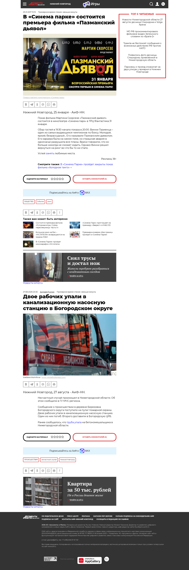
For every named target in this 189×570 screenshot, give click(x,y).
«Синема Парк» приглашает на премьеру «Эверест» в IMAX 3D (96, 224)
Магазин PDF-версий (102, 516)
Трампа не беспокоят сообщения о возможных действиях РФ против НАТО (142, 46)
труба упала (74, 422)
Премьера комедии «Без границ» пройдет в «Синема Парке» (97, 233)
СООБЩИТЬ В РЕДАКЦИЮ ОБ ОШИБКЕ (112, 519)
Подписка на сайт (50, 519)
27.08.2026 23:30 (30, 292)
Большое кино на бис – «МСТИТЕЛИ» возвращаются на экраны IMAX (50, 234)
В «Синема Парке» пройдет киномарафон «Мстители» (48, 243)
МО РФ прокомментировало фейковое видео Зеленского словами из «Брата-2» (142, 34)
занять (50, 153)
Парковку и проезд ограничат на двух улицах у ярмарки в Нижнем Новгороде (142, 69)
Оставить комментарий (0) (94, 179)
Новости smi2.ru (33, 283)
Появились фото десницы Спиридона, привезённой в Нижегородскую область (142, 57)
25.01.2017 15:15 (29, 12)
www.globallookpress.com (54, 377)
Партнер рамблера (67, 559)
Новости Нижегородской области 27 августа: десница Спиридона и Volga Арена (142, 22)
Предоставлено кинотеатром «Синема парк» (43, 97)
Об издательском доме (53, 516)
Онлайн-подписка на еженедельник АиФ (135, 516)
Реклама (86, 516)
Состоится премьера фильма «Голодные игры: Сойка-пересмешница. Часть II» (49, 225)
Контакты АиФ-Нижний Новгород (77, 519)
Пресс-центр (72, 516)
